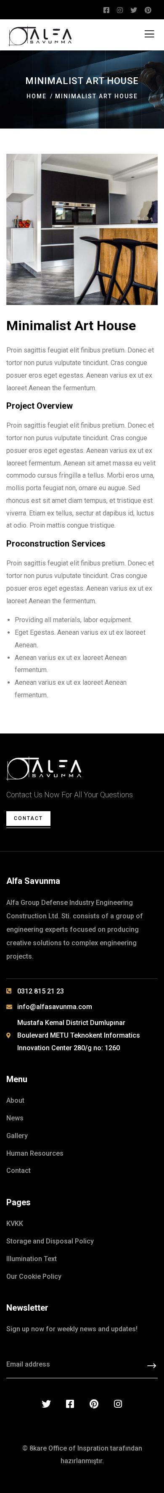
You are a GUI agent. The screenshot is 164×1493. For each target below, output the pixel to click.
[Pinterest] (94, 1404)
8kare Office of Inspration (68, 1448)
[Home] (43, 769)
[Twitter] (46, 1404)
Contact (28, 818)
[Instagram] (118, 1404)
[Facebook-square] (70, 1404)
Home (36, 96)
